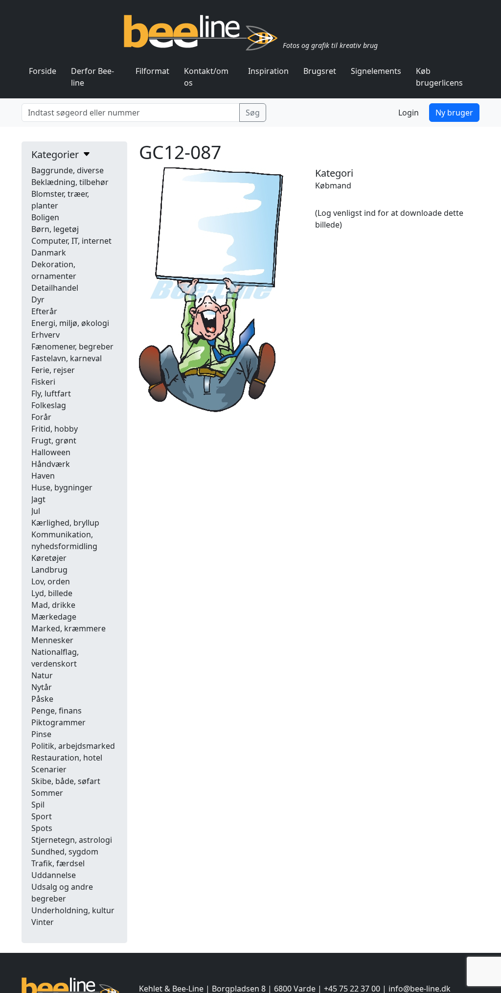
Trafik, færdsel (58, 863)
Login (408, 112)
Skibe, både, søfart (65, 781)
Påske (42, 698)
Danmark (48, 252)
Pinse (41, 734)
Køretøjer (49, 558)
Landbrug (49, 569)
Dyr (38, 299)
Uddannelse (53, 875)
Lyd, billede (51, 593)
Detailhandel (54, 287)
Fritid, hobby (54, 428)
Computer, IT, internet (71, 240)
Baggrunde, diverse (67, 170)
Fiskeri (43, 381)
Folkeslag (48, 405)
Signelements (376, 71)
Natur (42, 675)
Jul (35, 511)
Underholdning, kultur (72, 910)
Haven (43, 475)
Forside (42, 71)
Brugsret (319, 71)
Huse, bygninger (61, 487)
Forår (41, 417)
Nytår (41, 687)
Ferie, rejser (53, 370)
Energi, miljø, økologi (70, 323)
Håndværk (50, 464)
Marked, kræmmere (68, 628)
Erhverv (45, 334)
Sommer (47, 792)
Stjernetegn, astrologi (71, 839)
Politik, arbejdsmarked (73, 745)
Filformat (152, 71)
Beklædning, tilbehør (70, 182)
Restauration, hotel (66, 757)
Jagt (38, 499)
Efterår (44, 311)
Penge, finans (56, 710)
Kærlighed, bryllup (65, 522)
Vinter (42, 922)
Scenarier (49, 769)
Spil (38, 804)
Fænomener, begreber (72, 346)
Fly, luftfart (51, 393)
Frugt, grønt (53, 440)
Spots (41, 828)
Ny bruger (454, 112)
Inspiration (268, 71)
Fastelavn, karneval (66, 358)
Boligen (45, 217)
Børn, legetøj (55, 229)
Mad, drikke (53, 605)
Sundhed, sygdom (64, 851)
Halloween (50, 452)
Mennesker (52, 640)
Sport (41, 816)
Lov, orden (50, 581)
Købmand (333, 185)
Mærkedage (53, 616)
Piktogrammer (58, 722)
